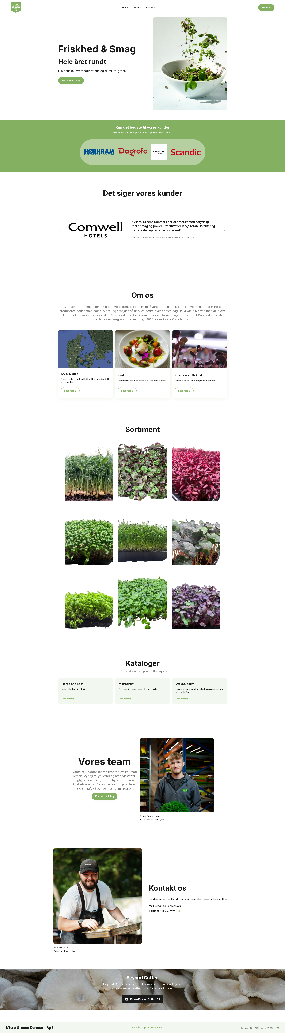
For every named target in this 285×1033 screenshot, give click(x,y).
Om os (137, 7)
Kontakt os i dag (71, 80)
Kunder (125, 7)
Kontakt (266, 7)
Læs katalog (68, 698)
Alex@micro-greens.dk (168, 905)
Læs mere (70, 390)
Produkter (150, 7)
